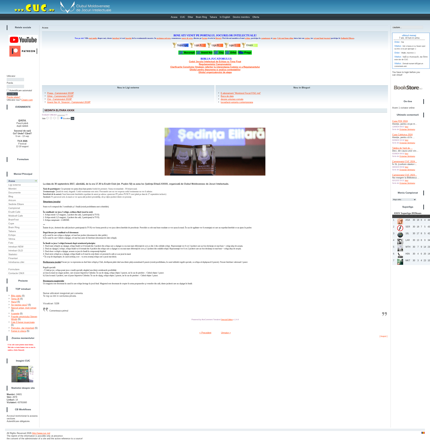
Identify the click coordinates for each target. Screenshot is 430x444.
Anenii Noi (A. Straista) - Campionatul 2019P (69, 102)
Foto (10, 242)
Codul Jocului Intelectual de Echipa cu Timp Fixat (215, 61)
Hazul (14, 302)
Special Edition (227, 320)
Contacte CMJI (16, 273)
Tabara (213, 17)
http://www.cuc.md (41, 433)
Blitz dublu (16, 295)
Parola (10, 83)
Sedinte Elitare (16, 204)
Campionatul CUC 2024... (404, 161)
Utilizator (11, 76)
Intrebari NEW (15, 246)
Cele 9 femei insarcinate (23, 322)
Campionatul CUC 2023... (404, 175)
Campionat (14, 208)
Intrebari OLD (15, 250)
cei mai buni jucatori (322, 38)
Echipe (12, 235)
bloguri (218, 38)
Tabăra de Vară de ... (402, 148)
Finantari (13, 258)
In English (225, 17)
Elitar (190, 17)
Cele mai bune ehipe (285, 38)
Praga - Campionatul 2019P (60, 93)
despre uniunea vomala (232, 99)
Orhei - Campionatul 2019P (60, 96)
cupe (274, 38)
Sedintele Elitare (347, 38)
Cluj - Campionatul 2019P (59, 99)
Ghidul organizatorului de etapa (215, 72)
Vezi (406, 127)
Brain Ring (201, 17)
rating (307, 38)
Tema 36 (15, 299)
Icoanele (15, 313)
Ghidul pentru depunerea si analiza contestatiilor (215, 69)
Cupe (11, 223)
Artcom (12, 200)
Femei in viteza (18, 331)
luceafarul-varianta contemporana (237, 102)
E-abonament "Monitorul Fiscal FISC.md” (241, 93)
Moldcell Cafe (15, 215)
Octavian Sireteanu (407, 129)
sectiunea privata (163, 38)
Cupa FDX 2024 (400, 121)
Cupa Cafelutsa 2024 (402, 134)
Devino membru (241, 17)
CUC (182, 17)
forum (204, 38)
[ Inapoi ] (383, 336)
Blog (10, 196)
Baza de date (227, 96)
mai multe (93, 38)
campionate (265, 38)
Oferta (255, 17)
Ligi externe (14, 184)
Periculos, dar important (22, 328)
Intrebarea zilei (16, 262)
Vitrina (11, 239)
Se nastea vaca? (19, 305)
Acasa (174, 17)
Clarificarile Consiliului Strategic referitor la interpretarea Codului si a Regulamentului (215, 67)
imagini (128, 38)
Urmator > (226, 332)
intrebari (116, 38)
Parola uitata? (13, 97)
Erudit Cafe (14, 211)
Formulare (13, 269)
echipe (247, 38)
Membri (12, 188)
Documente (14, 192)
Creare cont (27, 100)
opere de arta (187, 38)
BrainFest (13, 219)
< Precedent (205, 332)
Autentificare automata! (20, 90)
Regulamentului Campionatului (215, 64)
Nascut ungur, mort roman (23, 308)
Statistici (12, 254)
